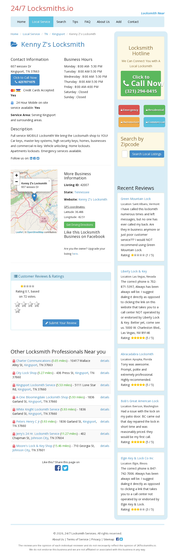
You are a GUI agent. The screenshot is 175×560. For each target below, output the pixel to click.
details (104, 361)
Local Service (41, 22)
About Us (103, 22)
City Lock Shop (27, 373)
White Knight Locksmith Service (38, 409)
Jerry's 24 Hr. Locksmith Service (38, 434)
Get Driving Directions (79, 225)
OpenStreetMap (35, 232)
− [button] (16, 181)
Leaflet (19, 232)
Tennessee (81, 192)
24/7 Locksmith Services (80, 533)
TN (46, 34)
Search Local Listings (146, 154)
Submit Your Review (62, 323)
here (75, 253)
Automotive (130, 122)
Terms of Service (78, 539)
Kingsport (58, 34)
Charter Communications (34, 361)
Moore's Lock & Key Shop (34, 446)
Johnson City (39, 438)
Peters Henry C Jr (28, 421)
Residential (156, 110)
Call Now (143, 84)
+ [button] (16, 175)
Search (61, 22)
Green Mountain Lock (136, 199)
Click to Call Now (25, 80)
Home (21, 22)
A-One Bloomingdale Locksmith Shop (42, 397)
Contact (133, 22)
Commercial (156, 122)
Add (118, 22)
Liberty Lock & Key (134, 271)
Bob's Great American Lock (140, 401)
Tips (75, 22)
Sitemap (109, 539)
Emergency (130, 110)
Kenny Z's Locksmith (93, 199)
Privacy (96, 539)
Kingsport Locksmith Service (36, 385)
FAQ (87, 22)
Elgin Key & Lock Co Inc (137, 458)
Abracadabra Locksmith (137, 354)
